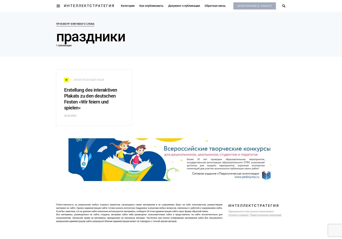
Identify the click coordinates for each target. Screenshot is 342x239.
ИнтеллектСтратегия (89, 6)
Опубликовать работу (255, 6)
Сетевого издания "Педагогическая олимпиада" (255, 215)
